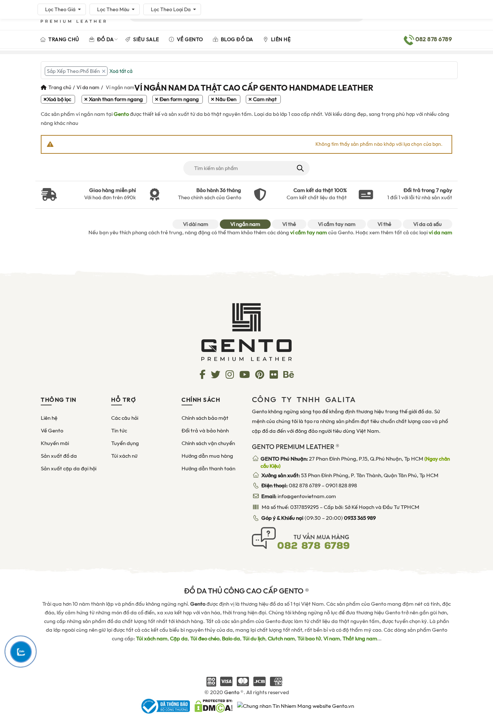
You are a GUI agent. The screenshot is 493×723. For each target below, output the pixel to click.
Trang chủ (63, 39)
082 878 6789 (304, 485)
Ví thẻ (289, 224)
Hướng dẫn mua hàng (207, 456)
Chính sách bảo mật (205, 418)
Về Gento (189, 39)
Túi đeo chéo (204, 639)
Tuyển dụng (125, 443)
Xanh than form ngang (116, 99)
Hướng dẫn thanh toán (208, 468)
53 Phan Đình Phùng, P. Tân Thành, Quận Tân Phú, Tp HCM (350, 475)
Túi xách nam (151, 639)
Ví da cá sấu (427, 224)
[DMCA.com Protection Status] (213, 706)
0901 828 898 (341, 485)
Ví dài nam (195, 224)
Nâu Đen (225, 99)
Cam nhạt (265, 99)
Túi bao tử (309, 639)
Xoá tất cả (120, 71)
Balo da (231, 639)
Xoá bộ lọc (59, 99)
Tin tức (119, 431)
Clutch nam (281, 639)
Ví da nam (88, 87)
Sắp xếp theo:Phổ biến (73, 71)
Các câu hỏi (124, 418)
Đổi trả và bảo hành (205, 431)
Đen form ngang (179, 99)
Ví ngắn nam (245, 224)
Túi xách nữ (124, 456)
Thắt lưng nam (360, 639)
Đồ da (105, 39)
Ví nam (331, 639)
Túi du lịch (254, 639)
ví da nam (440, 232)
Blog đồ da (236, 39)
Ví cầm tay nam (336, 224)
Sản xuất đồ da (59, 456)
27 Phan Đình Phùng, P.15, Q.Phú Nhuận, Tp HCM (355, 462)
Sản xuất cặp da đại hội (68, 468)
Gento (121, 114)
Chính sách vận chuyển (208, 443)
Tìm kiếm (300, 168)
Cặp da (179, 639)
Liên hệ (280, 39)
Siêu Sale (145, 39)
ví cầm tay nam (308, 232)
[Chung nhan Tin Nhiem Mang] (295, 706)
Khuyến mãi (55, 443)
